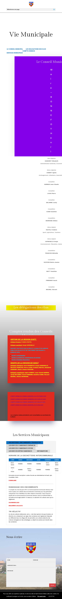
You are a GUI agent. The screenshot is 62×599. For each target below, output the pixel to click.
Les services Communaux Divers (21, 448)
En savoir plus (42, 596)
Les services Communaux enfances (22, 445)
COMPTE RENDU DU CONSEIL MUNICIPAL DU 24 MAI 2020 (26, 405)
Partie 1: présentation (18, 355)
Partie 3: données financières (21, 359)
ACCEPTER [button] (51, 596)
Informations (42, 451)
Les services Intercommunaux (20, 451)
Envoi (52, 585)
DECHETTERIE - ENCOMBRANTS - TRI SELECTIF (25, 442)
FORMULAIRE (12, 480)
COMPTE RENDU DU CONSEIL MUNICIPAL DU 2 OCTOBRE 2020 (28, 396)
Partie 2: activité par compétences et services (26, 357)
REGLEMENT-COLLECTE (16, 505)
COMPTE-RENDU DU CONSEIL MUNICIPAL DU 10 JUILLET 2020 (28, 399)
